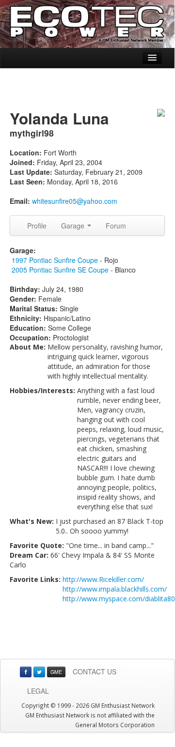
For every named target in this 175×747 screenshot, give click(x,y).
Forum (116, 225)
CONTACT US (94, 671)
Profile (37, 225)
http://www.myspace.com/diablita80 (119, 598)
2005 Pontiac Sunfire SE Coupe (60, 269)
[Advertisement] (87, 90)
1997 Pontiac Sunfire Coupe (55, 260)
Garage (73, 225)
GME (56, 671)
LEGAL (38, 691)
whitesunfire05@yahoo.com (74, 201)
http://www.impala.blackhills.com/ (115, 589)
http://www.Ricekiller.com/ (103, 579)
